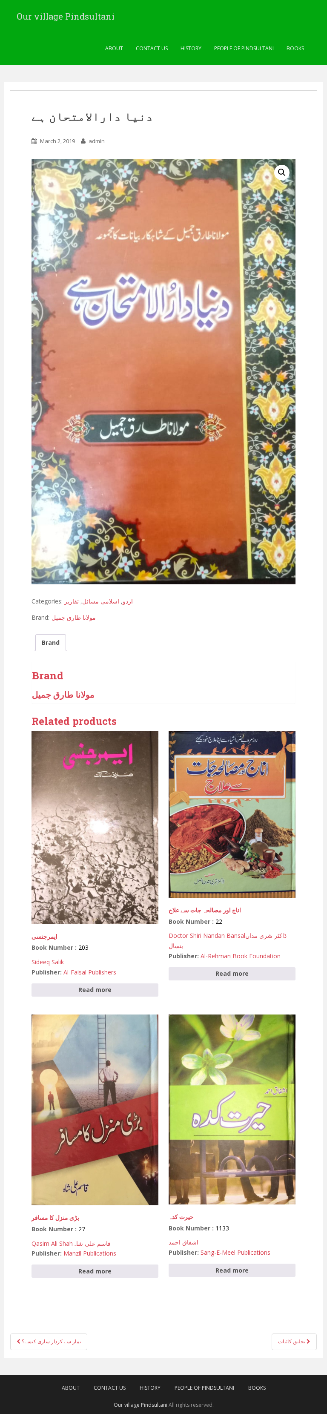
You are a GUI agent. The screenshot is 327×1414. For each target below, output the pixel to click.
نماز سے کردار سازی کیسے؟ (50, 1341)
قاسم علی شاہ (92, 1243)
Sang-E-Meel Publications (235, 1252)
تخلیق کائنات (292, 1341)
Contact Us (152, 48)
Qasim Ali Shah (52, 1243)
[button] (282, 172)
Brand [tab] (51, 642)
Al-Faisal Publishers (89, 972)
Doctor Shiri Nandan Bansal (207, 935)
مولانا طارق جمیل (74, 617)
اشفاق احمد (183, 1242)
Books (295, 48)
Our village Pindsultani (66, 16)
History (191, 48)
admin (97, 141)
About (114, 48)
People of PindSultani (244, 48)
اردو (128, 601)
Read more (95, 990)
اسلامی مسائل (100, 601)
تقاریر (71, 601)
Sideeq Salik (48, 962)
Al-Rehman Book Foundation (241, 956)
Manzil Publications (89, 1253)
